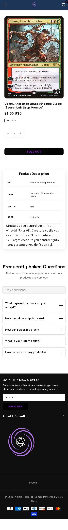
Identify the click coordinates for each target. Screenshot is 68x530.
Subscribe (15, 406)
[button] (34, 305)
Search (33, 482)
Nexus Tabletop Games (29, 496)
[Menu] (5, 5)
